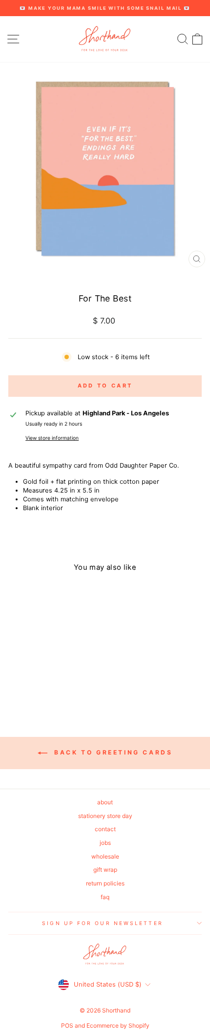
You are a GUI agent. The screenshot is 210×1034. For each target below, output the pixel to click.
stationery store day (105, 815)
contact (105, 829)
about (105, 802)
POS (67, 1025)
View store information (52, 438)
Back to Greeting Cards (112, 752)
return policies (105, 883)
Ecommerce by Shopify (117, 1025)
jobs (105, 842)
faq (105, 897)
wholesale (105, 856)
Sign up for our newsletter (102, 923)
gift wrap (105, 869)
